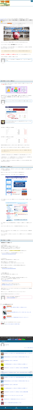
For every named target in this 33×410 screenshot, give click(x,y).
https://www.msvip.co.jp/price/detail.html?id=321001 (9, 268)
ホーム (5, 408)
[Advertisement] (16, 12)
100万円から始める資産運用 (11, 297)
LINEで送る (23, 339)
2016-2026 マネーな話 (16, 409)
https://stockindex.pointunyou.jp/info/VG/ (7, 280)
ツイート (10, 339)
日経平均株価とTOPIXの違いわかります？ (7, 284)
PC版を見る (16, 408)
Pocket (20, 339)
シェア (13, 339)
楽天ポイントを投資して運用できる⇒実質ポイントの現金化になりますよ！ (24, 372)
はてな (17, 339)
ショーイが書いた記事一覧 (29, 347)
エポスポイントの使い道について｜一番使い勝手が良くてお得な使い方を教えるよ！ (8, 372)
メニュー (31, 1)
